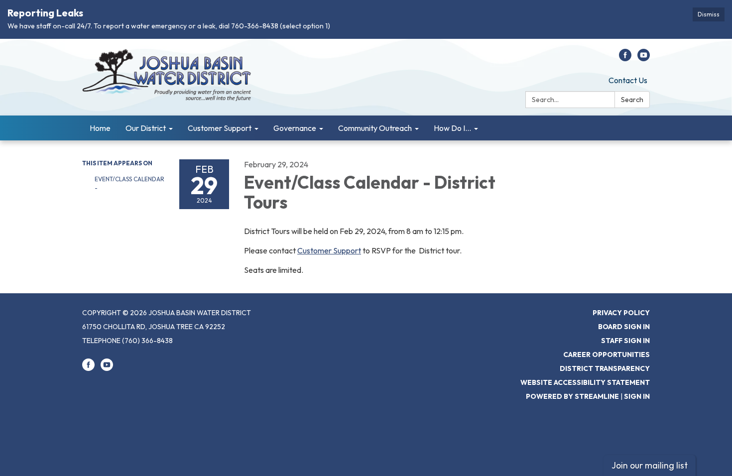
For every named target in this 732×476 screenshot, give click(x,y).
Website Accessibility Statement (585, 382)
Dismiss (709, 14)
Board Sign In (624, 326)
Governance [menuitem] (294, 128)
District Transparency (605, 368)
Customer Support (329, 250)
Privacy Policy (621, 312)
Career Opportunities (606, 354)
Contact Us (628, 80)
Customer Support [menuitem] (219, 128)
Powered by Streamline (572, 396)
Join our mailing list (649, 465)
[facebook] (625, 58)
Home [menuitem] (100, 128)
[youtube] (643, 58)
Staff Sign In (625, 340)
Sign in (637, 396)
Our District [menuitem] (145, 128)
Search (632, 99)
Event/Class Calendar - (129, 183)
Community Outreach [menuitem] (375, 128)
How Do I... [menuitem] (452, 128)
